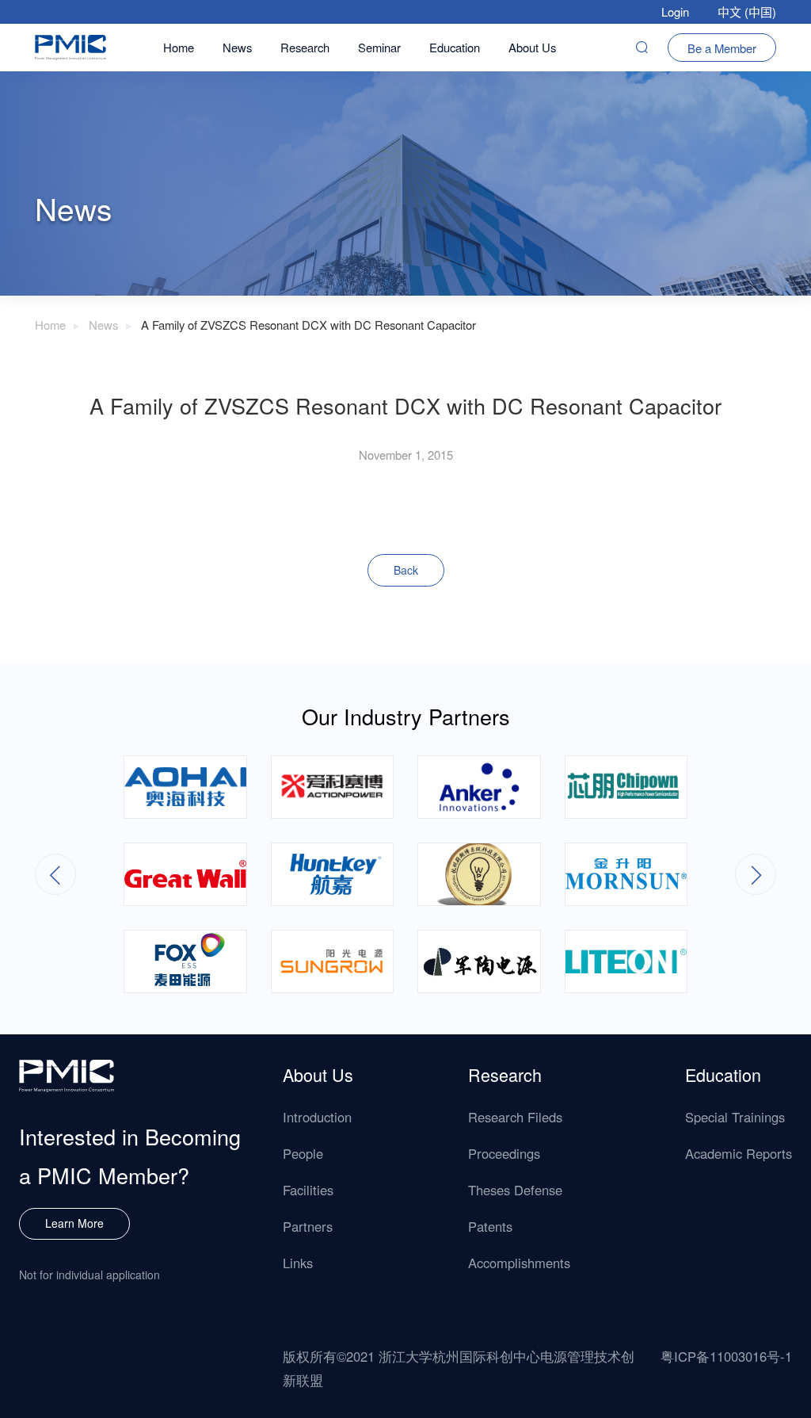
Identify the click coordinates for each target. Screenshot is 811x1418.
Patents (490, 1226)
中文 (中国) (747, 11)
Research (304, 47)
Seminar (379, 47)
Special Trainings (735, 1116)
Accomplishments (519, 1262)
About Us (532, 47)
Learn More (74, 1223)
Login (675, 11)
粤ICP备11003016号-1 (726, 1356)
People (303, 1153)
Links (298, 1262)
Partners (308, 1226)
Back (406, 570)
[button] (755, 874)
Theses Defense (515, 1189)
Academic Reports (738, 1153)
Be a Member (721, 48)
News (237, 47)
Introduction (317, 1116)
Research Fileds (515, 1116)
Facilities (308, 1189)
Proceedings (504, 1153)
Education (454, 47)
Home (178, 47)
